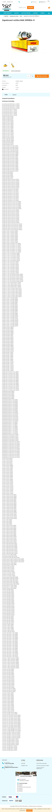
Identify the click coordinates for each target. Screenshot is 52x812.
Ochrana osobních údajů (42, 765)
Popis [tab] (6, 94)
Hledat (30, 7)
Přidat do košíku (43, 76)
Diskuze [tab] (14, 94)
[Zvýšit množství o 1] (31, 75)
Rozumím (29, 810)
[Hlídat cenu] (16, 71)
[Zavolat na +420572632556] (20, 1)
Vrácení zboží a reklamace (40, 768)
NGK (17, 85)
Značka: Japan (19, 81)
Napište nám (10, 1)
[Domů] (3, 16)
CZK (48, 1)
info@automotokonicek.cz (11, 768)
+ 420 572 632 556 (9, 763)
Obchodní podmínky (41, 763)
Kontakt (4, 1)
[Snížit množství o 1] (31, 77)
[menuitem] (7, 13)
